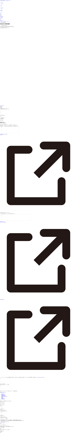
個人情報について (3, 394)
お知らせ (2, 397)
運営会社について (3, 398)
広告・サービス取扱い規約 (4, 396)
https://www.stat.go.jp (40, 377)
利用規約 (2, 421)
